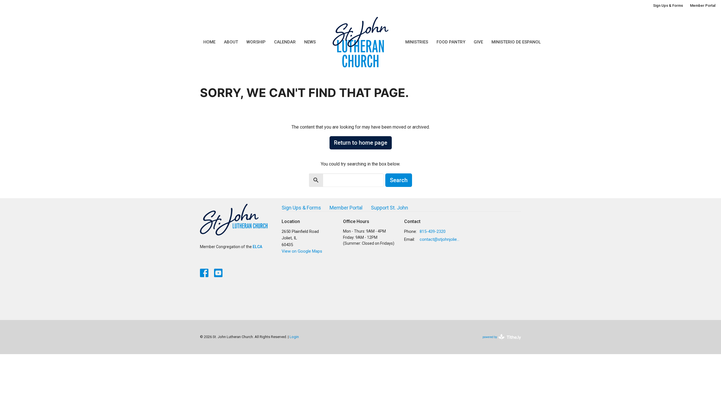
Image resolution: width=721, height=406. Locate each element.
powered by (498, 342)
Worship (256, 42)
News (310, 42)
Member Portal (702, 5)
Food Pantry (451, 42)
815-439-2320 (433, 231)
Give (478, 42)
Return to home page (360, 142)
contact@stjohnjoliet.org (440, 239)
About (231, 42)
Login (294, 337)
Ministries (416, 42)
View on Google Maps (302, 251)
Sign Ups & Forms (668, 5)
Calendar (285, 42)
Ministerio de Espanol (516, 42)
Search (399, 180)
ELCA (257, 246)
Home (209, 42)
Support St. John (389, 208)
